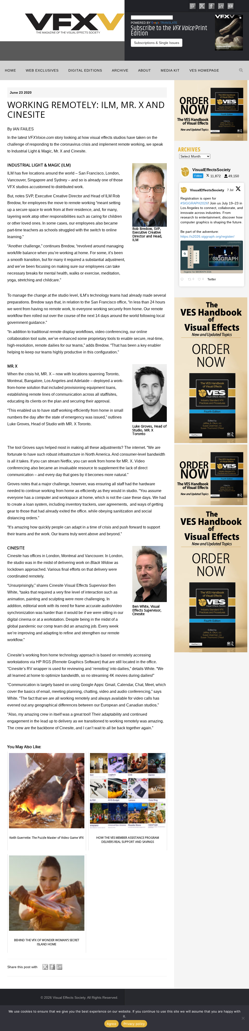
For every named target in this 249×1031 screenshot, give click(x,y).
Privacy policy (134, 1024)
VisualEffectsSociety (207, 190)
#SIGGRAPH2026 (194, 203)
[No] (242, 1018)
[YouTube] (230, 5)
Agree (111, 1024)
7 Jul (230, 190)
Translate (168, 23)
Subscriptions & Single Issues (156, 43)
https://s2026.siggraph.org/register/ (207, 236)
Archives (189, 149)
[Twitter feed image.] (211, 257)
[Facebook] (211, 5)
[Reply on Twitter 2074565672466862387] (183, 280)
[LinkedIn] (221, 5)
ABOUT (144, 70)
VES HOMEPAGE (204, 70)
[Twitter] (202, 5)
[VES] (192, 5)
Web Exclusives (42, 70)
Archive (120, 70)
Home (10, 70)
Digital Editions (85, 70)
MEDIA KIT (170, 70)
